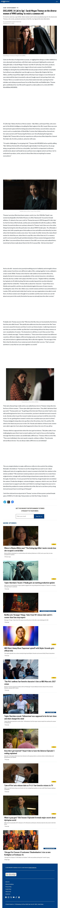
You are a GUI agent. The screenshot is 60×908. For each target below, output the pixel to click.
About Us (7, 881)
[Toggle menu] (57, 1)
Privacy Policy (8, 886)
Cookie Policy (8, 889)
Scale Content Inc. (32, 867)
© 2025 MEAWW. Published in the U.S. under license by (17, 867)
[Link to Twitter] (11, 897)
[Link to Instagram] (8, 897)
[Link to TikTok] (16, 897)
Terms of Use (8, 891)
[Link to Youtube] (13, 897)
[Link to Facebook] (6, 897)
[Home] (5, 1)
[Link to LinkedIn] (19, 897)
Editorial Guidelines (9, 884)
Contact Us (7, 894)
